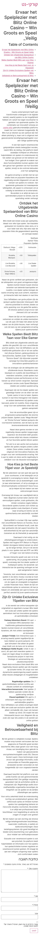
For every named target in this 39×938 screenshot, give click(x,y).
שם (36, 896)
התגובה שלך (32, 868)
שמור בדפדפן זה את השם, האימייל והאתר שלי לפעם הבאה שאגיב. (21, 925)
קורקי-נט (30, 4)
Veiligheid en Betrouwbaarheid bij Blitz (18, 76)
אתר (36, 913)
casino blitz (8, 127)
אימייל (35, 905)
